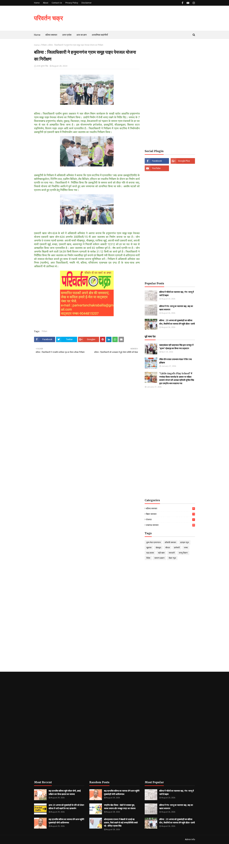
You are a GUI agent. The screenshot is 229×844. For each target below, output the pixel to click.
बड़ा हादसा (150, 553)
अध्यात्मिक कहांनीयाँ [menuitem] (100, 34)
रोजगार (170, 519)
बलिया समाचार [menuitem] (51, 34)
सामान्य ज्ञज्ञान (159, 558)
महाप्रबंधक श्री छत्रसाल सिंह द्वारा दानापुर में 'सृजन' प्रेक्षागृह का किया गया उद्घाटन (176, 347)
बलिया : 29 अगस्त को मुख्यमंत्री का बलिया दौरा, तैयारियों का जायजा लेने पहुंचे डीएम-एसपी (177, 322)
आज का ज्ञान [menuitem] (81, 34)
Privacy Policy (71, 3)
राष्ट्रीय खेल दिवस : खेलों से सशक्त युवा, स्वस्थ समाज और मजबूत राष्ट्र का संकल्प (119, 807)
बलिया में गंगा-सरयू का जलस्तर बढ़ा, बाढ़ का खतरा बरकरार (176, 308)
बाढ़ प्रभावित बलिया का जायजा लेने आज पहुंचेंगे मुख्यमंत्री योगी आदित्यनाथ (66, 821)
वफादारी (172, 553)
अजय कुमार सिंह (42, 66)
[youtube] (188, 3)
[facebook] (182, 3)
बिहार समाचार (170, 514)
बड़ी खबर (161, 553)
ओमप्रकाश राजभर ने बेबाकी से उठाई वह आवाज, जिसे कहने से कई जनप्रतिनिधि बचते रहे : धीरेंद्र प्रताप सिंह (121, 822)
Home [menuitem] (37, 34)
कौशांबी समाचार (170, 542)
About (45, 3)
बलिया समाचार (170, 508)
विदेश (148, 558)
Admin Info (190, 839)
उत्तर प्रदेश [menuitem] (66, 34)
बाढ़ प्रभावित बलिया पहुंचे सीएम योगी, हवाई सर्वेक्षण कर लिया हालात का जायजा (65, 792)
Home (37, 3)
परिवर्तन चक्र (48, 18)
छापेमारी (177, 547)
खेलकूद (158, 547)
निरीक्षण (44, 45)
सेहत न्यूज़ (172, 558)
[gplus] (183, 161)
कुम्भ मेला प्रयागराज (153, 542)
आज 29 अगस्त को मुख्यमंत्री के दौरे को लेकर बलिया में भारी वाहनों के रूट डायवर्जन (66, 807)
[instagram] (193, 3)
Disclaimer (86, 3)
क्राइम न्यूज (184, 542)
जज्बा (186, 547)
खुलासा (149, 547)
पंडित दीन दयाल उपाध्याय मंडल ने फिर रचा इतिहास (175, 361)
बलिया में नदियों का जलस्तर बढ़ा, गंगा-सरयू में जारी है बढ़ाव (176, 294)
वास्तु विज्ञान (183, 553)
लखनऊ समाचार (170, 525)
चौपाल (167, 547)
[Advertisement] (170, 94)
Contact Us (57, 3)
